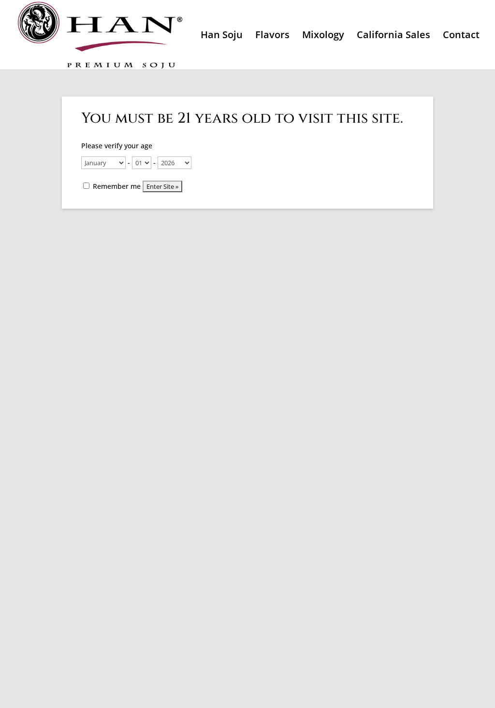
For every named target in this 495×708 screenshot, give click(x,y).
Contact (461, 36)
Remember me (116, 186)
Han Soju (222, 36)
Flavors (272, 36)
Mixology (323, 36)
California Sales (393, 36)
